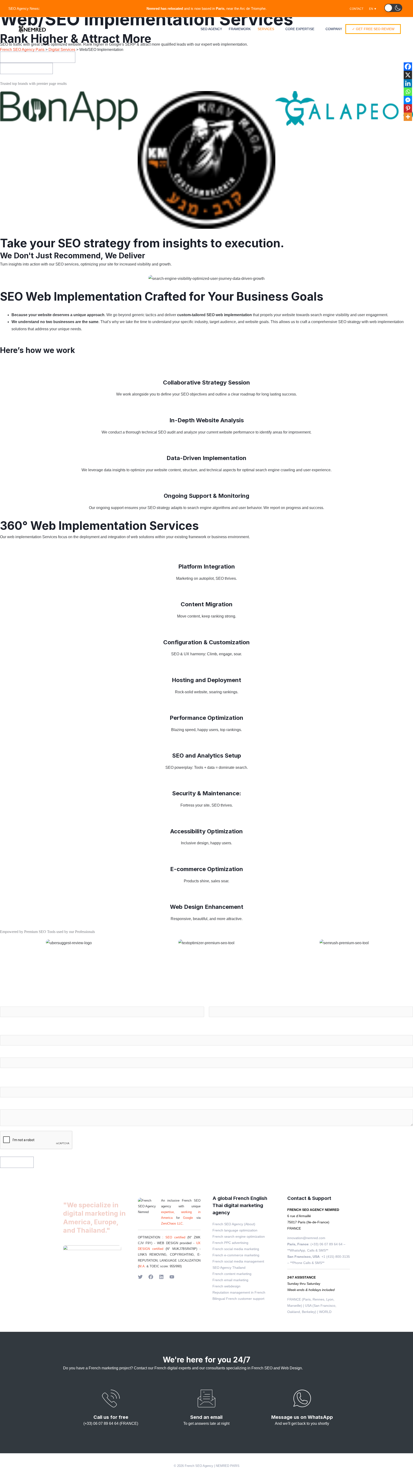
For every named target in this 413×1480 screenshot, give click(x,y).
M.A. (142, 1266)
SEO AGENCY (211, 29)
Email (6, 1031)
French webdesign (226, 1286)
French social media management (238, 1261)
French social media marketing (235, 1249)
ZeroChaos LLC (172, 1223)
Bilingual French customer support (238, 1299)
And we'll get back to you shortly (302, 1423)
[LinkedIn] (161, 1276)
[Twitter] (140, 1276)
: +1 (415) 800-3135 (318, 1256)
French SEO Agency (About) (233, 1224)
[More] (408, 117)
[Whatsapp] (408, 91)
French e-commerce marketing (235, 1255)
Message (9, 1106)
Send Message (17, 1162)
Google (189, 1218)
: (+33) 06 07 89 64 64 (314, 1244)
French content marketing (231, 1274)
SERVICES (266, 29)
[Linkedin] (408, 83)
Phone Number (15, 1054)
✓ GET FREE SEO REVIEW (373, 29)
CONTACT (356, 8)
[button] (393, 8)
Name (6, 1003)
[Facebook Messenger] (408, 100)
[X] (408, 75)
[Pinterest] (408, 108)
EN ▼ (373, 8)
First (3, 1020)
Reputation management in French (238, 1292)
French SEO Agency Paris (22, 50)
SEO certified (175, 1237)
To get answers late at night (206, 1423)
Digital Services (62, 50)
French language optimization (234, 1230)
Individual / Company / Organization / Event (40, 1083)
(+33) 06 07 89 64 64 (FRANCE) (110, 1423)
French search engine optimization (238, 1236)
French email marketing (230, 1280)
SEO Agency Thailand (228, 1267)
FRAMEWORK (240, 29)
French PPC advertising (230, 1243)
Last (212, 1020)
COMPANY (334, 29)
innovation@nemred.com (306, 1238)
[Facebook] (408, 66)
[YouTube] (171, 1276)
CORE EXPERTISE (299, 29)
